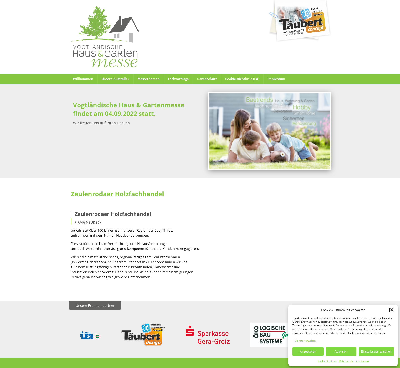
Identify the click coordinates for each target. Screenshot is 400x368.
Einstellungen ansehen (376, 351)
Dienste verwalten (305, 340)
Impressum (362, 361)
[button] (392, 310)
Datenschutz (346, 361)
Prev (86, 334)
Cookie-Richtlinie (327, 361)
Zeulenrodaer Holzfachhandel (117, 194)
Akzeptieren (308, 351)
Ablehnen (341, 351)
